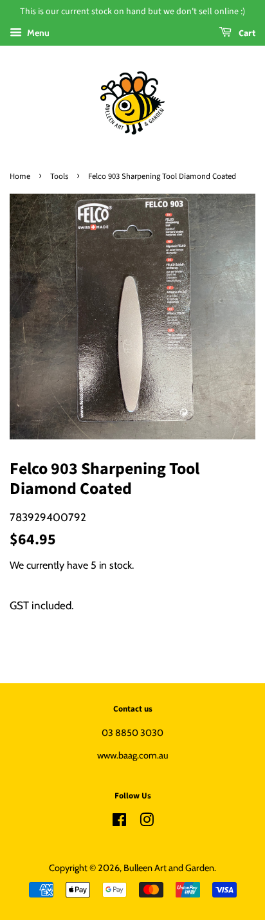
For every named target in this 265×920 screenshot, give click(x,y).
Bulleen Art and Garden (168, 868)
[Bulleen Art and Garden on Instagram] (147, 822)
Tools (59, 176)
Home (20, 176)
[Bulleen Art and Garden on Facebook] (119, 822)
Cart (246, 33)
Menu (37, 33)
